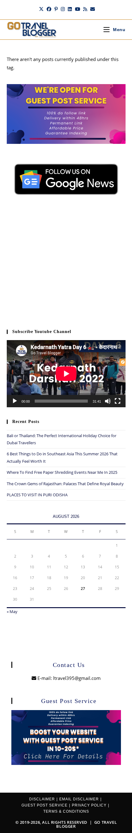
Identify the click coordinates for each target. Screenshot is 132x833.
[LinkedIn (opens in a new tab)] (69, 9)
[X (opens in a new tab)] (41, 9)
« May (12, 611)
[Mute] (108, 401)
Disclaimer (42, 799)
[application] (66, 373)
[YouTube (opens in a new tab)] (77, 9)
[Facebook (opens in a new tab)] (49, 9)
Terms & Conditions (66, 811)
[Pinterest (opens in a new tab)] (56, 9)
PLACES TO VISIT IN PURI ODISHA (37, 495)
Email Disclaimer (79, 799)
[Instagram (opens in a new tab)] (62, 9)
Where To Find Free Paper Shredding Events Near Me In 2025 (62, 472)
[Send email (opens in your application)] (92, 9)
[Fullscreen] (118, 401)
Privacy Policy (89, 805)
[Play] (15, 401)
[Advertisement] (66, 266)
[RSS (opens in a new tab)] (85, 9)
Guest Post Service (44, 805)
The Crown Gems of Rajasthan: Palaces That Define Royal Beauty (65, 483)
